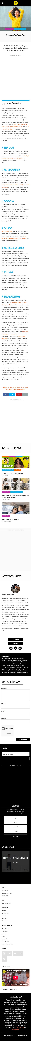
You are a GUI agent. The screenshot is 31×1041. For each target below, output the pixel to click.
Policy (3, 936)
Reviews (4, 934)
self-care (13, 389)
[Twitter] (9, 953)
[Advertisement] (15, 73)
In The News (5, 931)
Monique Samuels (16, 38)
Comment (4, 688)
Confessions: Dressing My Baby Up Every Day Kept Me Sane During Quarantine (15, 496)
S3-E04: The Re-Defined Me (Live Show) (12, 473)
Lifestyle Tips (9, 29)
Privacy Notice (5, 941)
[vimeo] (4, 959)
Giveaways (4, 918)
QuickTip (4, 916)
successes (14, 334)
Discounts (4, 921)
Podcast (18, 470)
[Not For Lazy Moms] (16, 3)
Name (3, 704)
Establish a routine (7, 231)
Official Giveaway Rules (7, 944)
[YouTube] (15, 953)
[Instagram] (4, 953)
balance (6, 388)
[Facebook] (20, 953)
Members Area (5, 913)
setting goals (21, 389)
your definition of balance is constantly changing (14, 237)
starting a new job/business (14, 127)
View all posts (15, 639)
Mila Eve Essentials (6, 903)
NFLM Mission (5, 929)
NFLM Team (5, 475)
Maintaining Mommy (20, 29)
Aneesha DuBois (6, 499)
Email (3, 711)
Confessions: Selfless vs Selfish (10, 519)
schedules (21, 388)
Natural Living (5, 896)
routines (13, 388)
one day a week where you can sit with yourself (15, 157)
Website (3, 718)
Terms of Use (5, 939)
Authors (4, 911)
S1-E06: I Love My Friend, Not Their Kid (15, 858)
